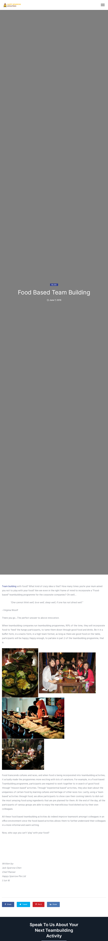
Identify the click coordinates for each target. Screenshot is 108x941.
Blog (54, 285)
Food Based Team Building (54, 292)
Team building (9, 586)
